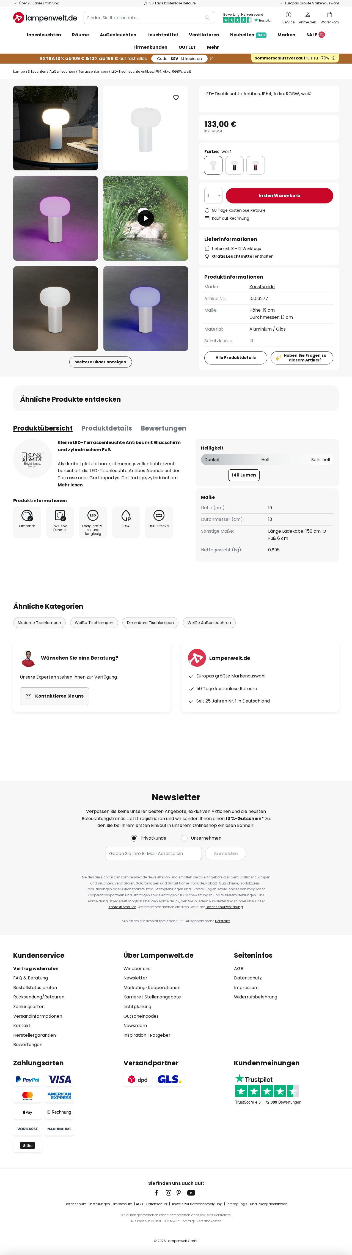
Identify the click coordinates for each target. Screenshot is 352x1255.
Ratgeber (160, 1035)
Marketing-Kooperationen (151, 987)
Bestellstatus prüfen (35, 987)
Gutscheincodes (141, 1016)
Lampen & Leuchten (29, 71)
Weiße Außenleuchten (209, 622)
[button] (55, 218)
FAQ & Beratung (30, 978)
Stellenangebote (163, 997)
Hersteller (222, 921)
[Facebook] (160, 1193)
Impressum (246, 987)
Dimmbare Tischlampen (150, 622)
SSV (179, 58)
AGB (238, 968)
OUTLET (187, 47)
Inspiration (134, 1035)
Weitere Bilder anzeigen (100, 362)
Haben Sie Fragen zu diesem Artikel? (305, 358)
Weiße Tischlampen (94, 622)
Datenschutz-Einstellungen (87, 1204)
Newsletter (135, 978)
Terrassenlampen (93, 71)
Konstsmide (262, 287)
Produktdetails (106, 428)
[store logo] (45, 17)
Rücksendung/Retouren (38, 997)
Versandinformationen (37, 1016)
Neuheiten (247, 35)
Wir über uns (136, 968)
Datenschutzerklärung (224, 907)
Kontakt (22, 1025)
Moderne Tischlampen (39, 622)
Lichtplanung (137, 1006)
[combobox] (149, 17)
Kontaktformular (122, 907)
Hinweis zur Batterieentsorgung (196, 1204)
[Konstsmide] (32, 458)
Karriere (132, 997)
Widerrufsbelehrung (255, 997)
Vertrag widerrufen (36, 968)
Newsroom (135, 1025)
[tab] (43, 428)
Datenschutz (248, 978)
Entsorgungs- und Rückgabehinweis (257, 1204)
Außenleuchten (62, 71)
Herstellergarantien (34, 1035)
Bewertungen (163, 428)
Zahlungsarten (29, 1006)
